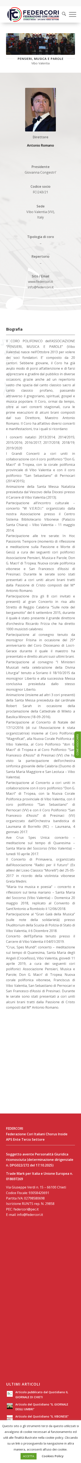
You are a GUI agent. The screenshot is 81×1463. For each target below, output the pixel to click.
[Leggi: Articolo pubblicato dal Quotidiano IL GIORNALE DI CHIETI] (10, 1394)
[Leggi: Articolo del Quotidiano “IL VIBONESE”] (10, 1418)
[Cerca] (62, 14)
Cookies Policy (53, 1456)
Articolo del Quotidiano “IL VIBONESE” (42, 1416)
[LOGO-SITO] (33, 14)
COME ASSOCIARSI (77, 744)
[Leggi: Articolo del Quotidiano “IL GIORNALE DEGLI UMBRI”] (10, 1406)
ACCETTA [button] (28, 1456)
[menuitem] (61, 14)
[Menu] (70, 14)
